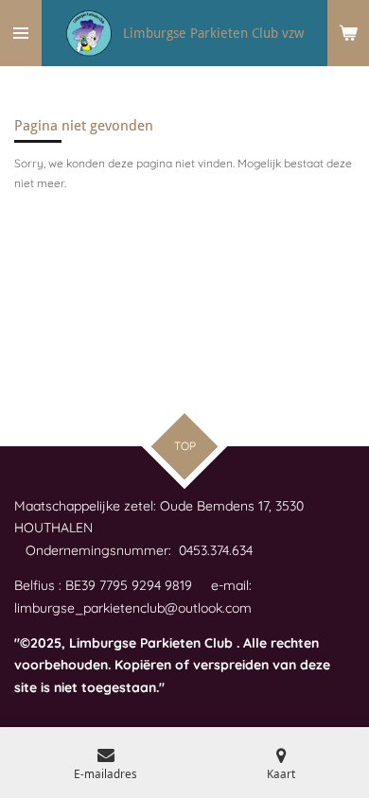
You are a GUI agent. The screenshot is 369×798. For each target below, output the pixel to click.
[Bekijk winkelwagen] (348, 33)
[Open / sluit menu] (21, 33)
